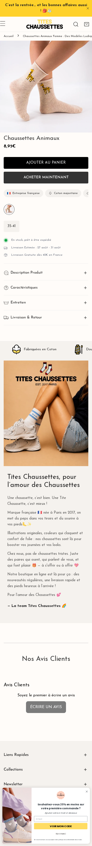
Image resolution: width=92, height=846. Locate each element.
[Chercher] (75, 24)
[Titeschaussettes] (44, 24)
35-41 (11, 226)
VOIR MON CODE (60, 826)
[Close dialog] (86, 791)
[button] (86, 24)
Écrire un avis (46, 707)
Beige (9, 209)
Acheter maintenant (46, 177)
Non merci (60, 833)
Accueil (8, 36)
